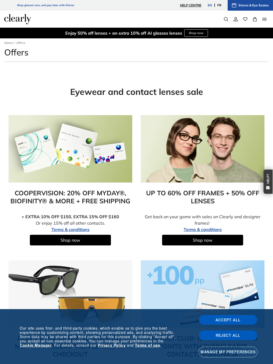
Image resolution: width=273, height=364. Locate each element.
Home (8, 43)
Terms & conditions (70, 229)
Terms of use (147, 345)
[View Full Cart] (255, 19)
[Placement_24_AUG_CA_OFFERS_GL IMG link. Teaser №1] (202, 149)
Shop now (196, 33)
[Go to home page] (17, 19)
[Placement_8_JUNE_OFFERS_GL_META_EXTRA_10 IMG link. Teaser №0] (70, 294)
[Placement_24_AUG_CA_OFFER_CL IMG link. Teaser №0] (70, 149)
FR (219, 5)
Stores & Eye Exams (253, 5)
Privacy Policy (112, 345)
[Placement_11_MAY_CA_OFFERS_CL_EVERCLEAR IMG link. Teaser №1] (202, 294)
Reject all (228, 335)
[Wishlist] (245, 19)
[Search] (226, 19)
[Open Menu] (264, 19)
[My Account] (235, 19)
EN (210, 5)
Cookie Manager (35, 345)
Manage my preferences (228, 351)
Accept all (228, 319)
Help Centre (190, 5)
